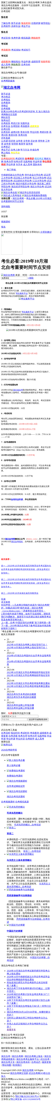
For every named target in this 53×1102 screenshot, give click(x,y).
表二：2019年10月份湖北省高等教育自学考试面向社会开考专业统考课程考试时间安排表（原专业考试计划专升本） (26, 583)
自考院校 (15, 126)
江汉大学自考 (39, 181)
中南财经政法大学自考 (12, 175)
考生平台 (25, 26)
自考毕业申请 (17, 499)
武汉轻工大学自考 (22, 178)
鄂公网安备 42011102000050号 (26, 1099)
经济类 (11, 141)
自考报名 (5, 100)
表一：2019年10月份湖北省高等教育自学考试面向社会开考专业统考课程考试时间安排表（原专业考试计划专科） (26, 569)
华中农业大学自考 (34, 175)
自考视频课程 (8, 802)
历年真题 (5, 138)
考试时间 (19, 158)
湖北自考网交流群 (19, 1073)
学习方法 (24, 150)
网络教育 (15, 64)
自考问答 (5, 129)
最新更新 (46, 1062)
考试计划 (15, 123)
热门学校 (11, 169)
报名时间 (25, 23)
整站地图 (6, 1065)
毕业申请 (25, 61)
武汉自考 (44, 1059)
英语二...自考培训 (32, 851)
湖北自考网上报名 (34, 1056)
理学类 (41, 141)
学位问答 (34, 132)
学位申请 (10, 164)
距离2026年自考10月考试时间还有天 (19, 111)
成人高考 (5, 64)
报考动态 (5, 120)
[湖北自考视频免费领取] (34, 195)
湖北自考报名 (17, 542)
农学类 (7, 144)
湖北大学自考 (37, 186)
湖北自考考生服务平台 (27, 1059)
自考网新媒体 (8, 81)
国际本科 (37, 164)
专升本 (19, 164)
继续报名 (15, 61)
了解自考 (5, 23)
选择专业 (15, 26)
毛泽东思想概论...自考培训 (27, 825)
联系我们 (17, 1065)
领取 (31, 278)
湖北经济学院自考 (20, 186)
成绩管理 (35, 61)
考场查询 (5, 50)
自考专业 (5, 126)
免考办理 (8, 161)
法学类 (19, 141)
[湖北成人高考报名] (11, 195)
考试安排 (5, 38)
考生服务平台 (28, 312)
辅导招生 (45, 23)
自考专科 (25, 64)
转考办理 (18, 161)
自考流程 (5, 733)
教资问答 (13, 135)
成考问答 (15, 132)
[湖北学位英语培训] (29, 192)
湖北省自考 (18, 390)
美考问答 (22, 135)
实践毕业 (24, 123)
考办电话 (5, 97)
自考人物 (15, 150)
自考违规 (13, 736)
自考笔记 (5, 147)
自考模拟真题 (22, 802)
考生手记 (5, 150)
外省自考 (34, 150)
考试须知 (15, 50)
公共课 (4, 141)
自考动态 (35, 1062)
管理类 (14, 144)
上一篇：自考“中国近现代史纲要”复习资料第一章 (26, 622)
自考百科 (5, 132)
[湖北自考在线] (9, 192)
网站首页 (5, 117)
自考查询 (5, 102)
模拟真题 (25, 38)
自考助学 (5, 26)
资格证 (4, 105)
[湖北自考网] (10, 87)
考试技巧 (25, 50)
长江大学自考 (39, 178)
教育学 (22, 144)
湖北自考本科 (23, 1062)
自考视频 (5, 108)
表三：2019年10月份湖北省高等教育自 (19, 593)
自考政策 (5, 123)
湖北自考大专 (8, 1062)
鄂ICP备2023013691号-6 (27, 1096)
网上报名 (5, 153)
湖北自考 (5, 1056)
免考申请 (15, 38)
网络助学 (35, 38)
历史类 (34, 141)
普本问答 (24, 132)
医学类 (29, 144)
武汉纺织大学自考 (22, 181)
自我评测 (35, 23)
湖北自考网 (18, 198)
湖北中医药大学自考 (26, 183)
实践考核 (27, 161)
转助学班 (45, 61)
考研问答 (44, 132)
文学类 (26, 141)
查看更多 (11, 1029)
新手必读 (15, 23)
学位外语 (20, 739)
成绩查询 (5, 61)
